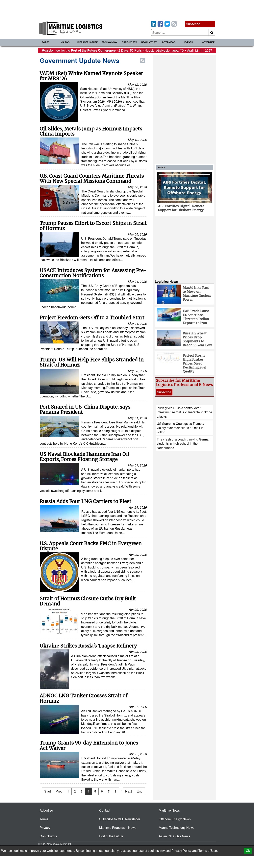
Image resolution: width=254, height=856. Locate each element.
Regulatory (149, 42)
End (139, 791)
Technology (109, 42)
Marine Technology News (176, 827)
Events (188, 42)
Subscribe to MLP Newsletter (119, 819)
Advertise (208, 42)
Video (161, 167)
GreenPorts (129, 42)
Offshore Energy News (175, 819)
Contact (104, 810)
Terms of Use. (208, 850)
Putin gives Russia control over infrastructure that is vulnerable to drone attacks (184, 412)
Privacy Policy (181, 850)
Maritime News (169, 810)
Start (47, 791)
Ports (45, 42)
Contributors (48, 836)
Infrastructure (87, 42)
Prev (59, 791)
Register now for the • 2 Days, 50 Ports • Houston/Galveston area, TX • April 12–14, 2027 (127, 50)
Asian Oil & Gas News (174, 836)
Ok (248, 850)
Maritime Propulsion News (117, 827)
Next (128, 791)
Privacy (45, 827)
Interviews (168, 42)
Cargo (65, 42)
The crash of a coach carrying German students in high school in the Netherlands (183, 443)
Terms (44, 819)
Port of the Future (111, 836)
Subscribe (193, 24)
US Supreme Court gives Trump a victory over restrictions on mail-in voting (180, 427)
